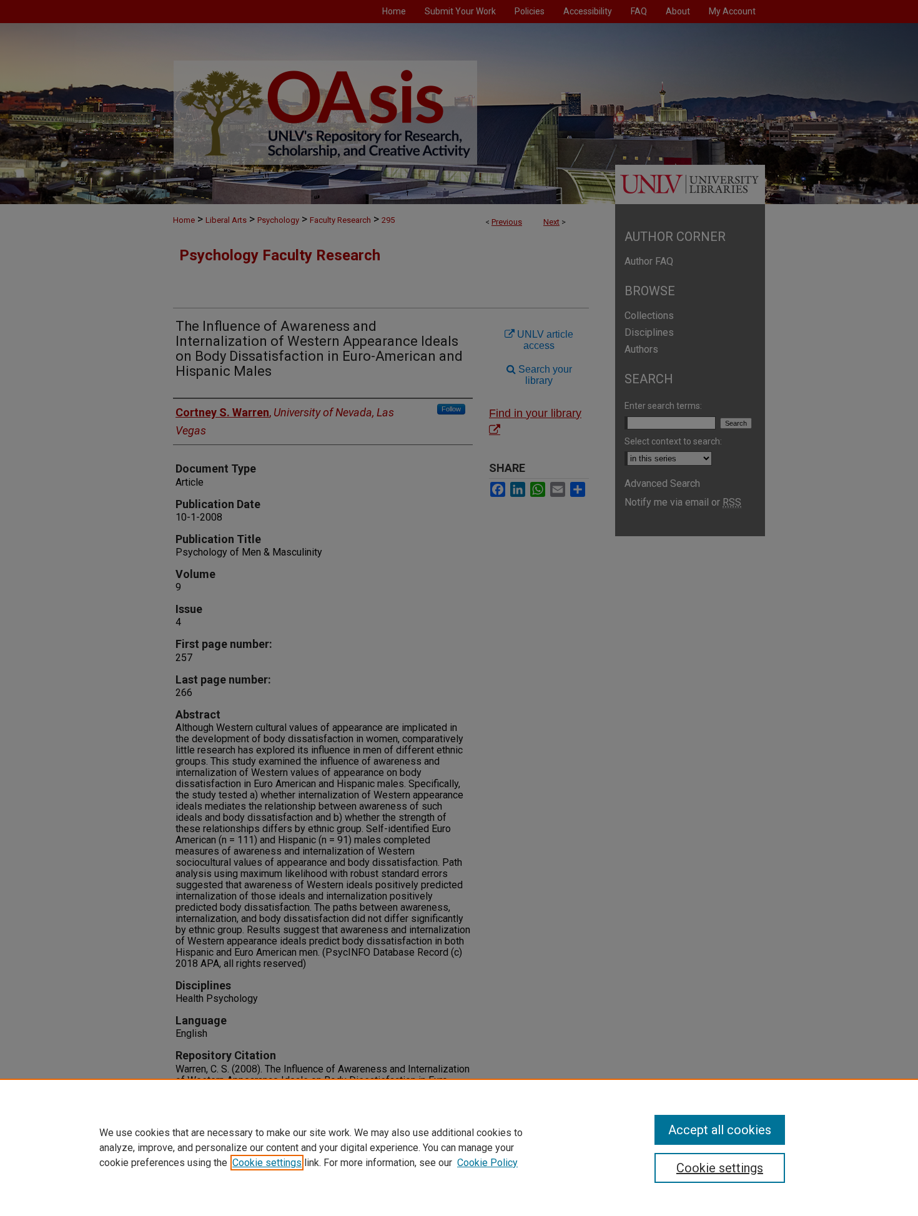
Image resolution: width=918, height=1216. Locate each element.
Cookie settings (267, 1163)
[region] (459, 1147)
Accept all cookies (719, 1129)
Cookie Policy (487, 1163)
